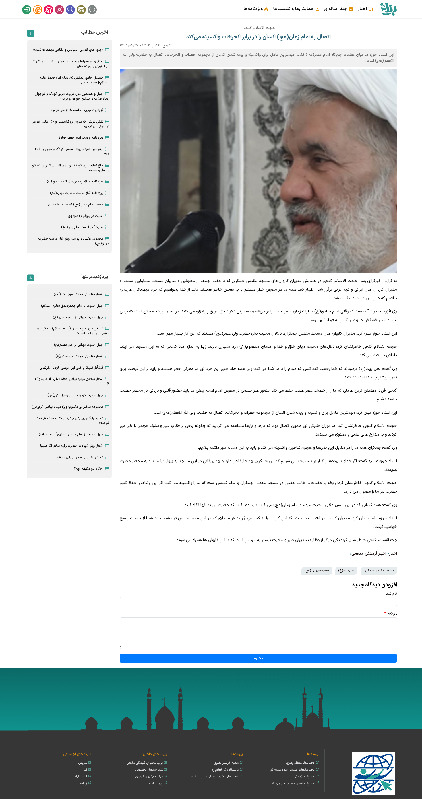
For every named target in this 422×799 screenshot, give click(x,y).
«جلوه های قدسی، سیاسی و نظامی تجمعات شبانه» (67, 50)
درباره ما (95, 5)
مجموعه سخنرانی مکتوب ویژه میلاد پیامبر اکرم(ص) (67, 406)
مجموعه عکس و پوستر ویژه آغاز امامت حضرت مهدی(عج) (73, 241)
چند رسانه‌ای (335, 8)
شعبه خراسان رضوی (226, 763)
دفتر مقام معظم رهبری (300, 763)
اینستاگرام (63, 5)
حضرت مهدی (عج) (316, 570)
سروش (82, 763)
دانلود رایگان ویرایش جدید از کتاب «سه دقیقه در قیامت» (72, 421)
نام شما (391, 593)
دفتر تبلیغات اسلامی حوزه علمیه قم (292, 769)
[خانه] (388, 9)
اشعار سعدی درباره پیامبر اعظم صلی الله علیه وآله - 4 (71, 381)
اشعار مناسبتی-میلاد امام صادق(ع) (79, 356)
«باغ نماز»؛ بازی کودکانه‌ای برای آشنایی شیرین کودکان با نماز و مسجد (70, 168)
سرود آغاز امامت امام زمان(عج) (82, 227)
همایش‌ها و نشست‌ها (293, 8)
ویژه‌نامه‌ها (253, 8)
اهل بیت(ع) (346, 570)
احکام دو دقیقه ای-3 (88, 468)
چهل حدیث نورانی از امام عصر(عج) (78, 344)
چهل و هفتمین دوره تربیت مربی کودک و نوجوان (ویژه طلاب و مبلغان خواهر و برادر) (72, 96)
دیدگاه (392, 614)
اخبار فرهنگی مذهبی (368, 554)
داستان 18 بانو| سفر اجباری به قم (80, 457)
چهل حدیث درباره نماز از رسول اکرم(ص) (75, 395)
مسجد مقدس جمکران (379, 570)
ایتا (41, 5)
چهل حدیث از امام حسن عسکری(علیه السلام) (71, 434)
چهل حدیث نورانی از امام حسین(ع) (78, 317)
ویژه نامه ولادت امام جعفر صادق (80, 137)
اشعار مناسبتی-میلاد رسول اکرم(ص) (78, 294)
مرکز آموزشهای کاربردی (149, 776)
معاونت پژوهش (304, 776)
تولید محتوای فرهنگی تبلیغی (145, 763)
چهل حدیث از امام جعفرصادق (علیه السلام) (72, 305)
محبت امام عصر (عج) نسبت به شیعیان (75, 204)
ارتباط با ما (85, 5)
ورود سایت (156, 783)
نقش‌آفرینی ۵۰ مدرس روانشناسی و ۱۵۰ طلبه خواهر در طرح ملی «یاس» (70, 124)
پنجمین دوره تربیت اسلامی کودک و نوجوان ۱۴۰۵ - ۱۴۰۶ (70, 152)
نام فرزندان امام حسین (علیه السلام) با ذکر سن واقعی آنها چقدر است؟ (73, 331)
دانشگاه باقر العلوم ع (225, 769)
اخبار (362, 8)
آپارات (52, 5)
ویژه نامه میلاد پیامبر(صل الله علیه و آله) (75, 181)
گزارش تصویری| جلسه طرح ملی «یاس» (76, 110)
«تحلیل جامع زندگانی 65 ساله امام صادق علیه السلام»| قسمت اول (74, 80)
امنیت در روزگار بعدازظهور (85, 216)
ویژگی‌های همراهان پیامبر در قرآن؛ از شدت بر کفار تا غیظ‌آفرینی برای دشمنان (70, 64)
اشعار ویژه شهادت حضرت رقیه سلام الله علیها (71, 445)
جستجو (74, 5)
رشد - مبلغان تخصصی (149, 769)
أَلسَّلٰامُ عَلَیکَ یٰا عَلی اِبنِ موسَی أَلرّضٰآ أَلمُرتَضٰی (71, 367)
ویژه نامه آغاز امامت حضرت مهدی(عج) (76, 193)
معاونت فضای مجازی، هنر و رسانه (293, 783)
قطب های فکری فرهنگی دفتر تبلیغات (215, 776)
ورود (30, 5)
